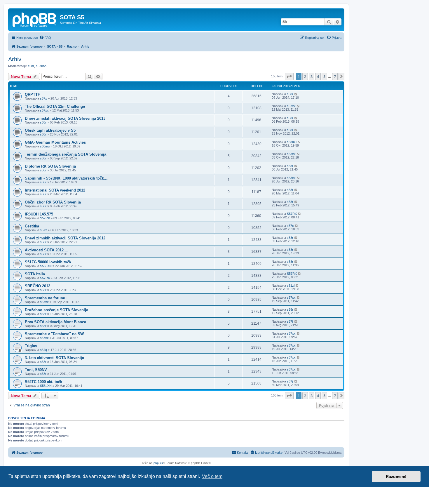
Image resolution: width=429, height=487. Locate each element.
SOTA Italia (35, 274)
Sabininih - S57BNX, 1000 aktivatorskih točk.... (67, 178)
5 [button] (324, 76)
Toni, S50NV (36, 370)
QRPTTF (32, 94)
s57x (43, 98)
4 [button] (318, 76)
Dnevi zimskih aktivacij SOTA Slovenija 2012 (65, 238)
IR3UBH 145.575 (39, 214)
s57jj (290, 321)
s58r (31, 66)
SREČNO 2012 (37, 286)
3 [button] (312, 76)
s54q (43, 350)
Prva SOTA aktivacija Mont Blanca (55, 322)
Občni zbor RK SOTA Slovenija (53, 202)
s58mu (45, 146)
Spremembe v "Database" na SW (54, 334)
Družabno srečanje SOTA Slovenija (56, 310)
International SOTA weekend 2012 (55, 190)
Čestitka (32, 226)
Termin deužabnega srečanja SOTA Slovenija (65, 154)
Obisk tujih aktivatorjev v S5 (50, 130)
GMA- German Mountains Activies (55, 142)
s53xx (291, 154)
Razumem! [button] (396, 476)
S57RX (45, 218)
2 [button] (305, 76)
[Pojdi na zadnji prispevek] (296, 94)
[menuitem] (45, 37)
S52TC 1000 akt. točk (43, 382)
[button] (289, 76)
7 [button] (335, 76)
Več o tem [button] (212, 476)
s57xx (44, 110)
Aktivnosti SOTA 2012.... (46, 250)
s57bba (41, 66)
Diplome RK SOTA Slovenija (50, 166)
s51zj (290, 285)
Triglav (31, 346)
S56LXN (46, 266)
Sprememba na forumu (46, 298)
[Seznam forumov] (35, 19)
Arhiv (14, 59)
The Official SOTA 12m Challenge (55, 106)
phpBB (158, 463)
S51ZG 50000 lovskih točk (48, 262)
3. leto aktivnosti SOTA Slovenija (54, 358)
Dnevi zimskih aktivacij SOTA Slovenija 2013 (65, 118)
